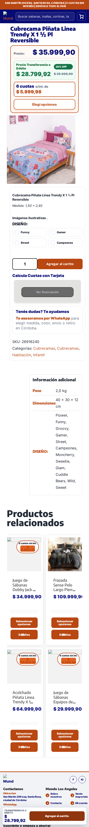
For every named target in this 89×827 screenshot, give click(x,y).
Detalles (24, 634)
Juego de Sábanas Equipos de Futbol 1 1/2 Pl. (63, 702)
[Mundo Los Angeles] (8, 779)
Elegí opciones (44, 104)
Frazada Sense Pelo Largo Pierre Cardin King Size (64, 589)
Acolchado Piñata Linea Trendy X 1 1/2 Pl (23, 699)
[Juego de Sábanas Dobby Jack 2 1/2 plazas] (24, 554)
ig (82, 779)
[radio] (29, 232)
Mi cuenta (81, 803)
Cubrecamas (44, 348)
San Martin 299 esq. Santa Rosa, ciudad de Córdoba (22, 798)
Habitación (21, 355)
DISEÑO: (20, 224)
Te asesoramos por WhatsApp (43, 318)
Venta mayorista (81, 795)
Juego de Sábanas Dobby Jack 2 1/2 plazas (24, 587)
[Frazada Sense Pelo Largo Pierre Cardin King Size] (65, 554)
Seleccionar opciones (24, 622)
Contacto (56, 803)
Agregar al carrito (60, 264)
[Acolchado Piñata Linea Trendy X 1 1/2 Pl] (24, 667)
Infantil (39, 355)
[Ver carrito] (81, 16)
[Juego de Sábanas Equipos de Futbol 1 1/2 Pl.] (65, 667)
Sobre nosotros (56, 795)
